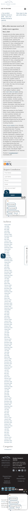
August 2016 (7, 388)
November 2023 (8, 259)
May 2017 (6, 373)
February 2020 (8, 319)
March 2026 (7, 232)
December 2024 (8, 242)
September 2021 (8, 291)
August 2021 (7, 293)
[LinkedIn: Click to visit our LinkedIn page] (22, 470)
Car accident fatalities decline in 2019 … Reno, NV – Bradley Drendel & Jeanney (6, 16)
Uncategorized (13, 153)
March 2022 (7, 283)
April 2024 (6, 254)
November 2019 (8, 324)
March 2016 (7, 396)
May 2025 (6, 239)
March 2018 (7, 357)
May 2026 (6, 229)
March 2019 (7, 337)
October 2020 (7, 306)
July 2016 (6, 390)
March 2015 (7, 416)
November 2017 (8, 363)
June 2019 (6, 332)
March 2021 (7, 298)
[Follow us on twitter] (10, 164)
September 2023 (8, 260)
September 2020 (8, 308)
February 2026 (8, 234)
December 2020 (8, 303)
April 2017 (6, 375)
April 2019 (6, 336)
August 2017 (7, 368)
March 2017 (7, 376)
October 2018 (7, 345)
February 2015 (7, 417)
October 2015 (7, 404)
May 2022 (6, 282)
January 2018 (7, 360)
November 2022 (8, 272)
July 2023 (6, 264)
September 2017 (8, 367)
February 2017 (7, 378)
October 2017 (7, 365)
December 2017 (8, 362)
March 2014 (7, 435)
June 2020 (6, 313)
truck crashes (11, 125)
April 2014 (6, 434)
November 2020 (8, 304)
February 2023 (8, 270)
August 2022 (7, 277)
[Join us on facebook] (7, 164)
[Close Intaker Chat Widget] (26, 492)
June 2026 (6, 228)
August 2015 (7, 408)
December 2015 (8, 401)
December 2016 (8, 381)
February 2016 (7, 398)
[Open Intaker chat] (10, 510)
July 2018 (6, 350)
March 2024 (7, 255)
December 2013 (8, 440)
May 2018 (6, 354)
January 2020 (7, 321)
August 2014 (7, 427)
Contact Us (21, 481)
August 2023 (7, 262)
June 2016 (6, 391)
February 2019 (7, 339)
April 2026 (6, 231)
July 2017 (6, 370)
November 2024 (8, 244)
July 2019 (6, 331)
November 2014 (8, 422)
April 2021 (6, 296)
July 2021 (6, 295)
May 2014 (6, 432)
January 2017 (7, 380)
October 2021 (7, 290)
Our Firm (21, 476)
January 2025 (7, 241)
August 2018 (7, 349)
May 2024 (6, 252)
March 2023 (7, 268)
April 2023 (6, 267)
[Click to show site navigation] (25, 9)
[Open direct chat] (24, 492)
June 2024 (6, 250)
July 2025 (6, 237)
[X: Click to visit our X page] (16, 470)
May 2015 (6, 412)
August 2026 (7, 224)
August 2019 (7, 329)
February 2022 (8, 285)
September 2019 (8, 327)
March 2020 (7, 318)
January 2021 (7, 301)
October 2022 (7, 273)
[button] (6, 8)
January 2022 (7, 286)
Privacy (3, 501)
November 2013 (8, 442)
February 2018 (7, 358)
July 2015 (6, 409)
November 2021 (8, 288)
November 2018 (8, 344)
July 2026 (6, 226)
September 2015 (8, 406)
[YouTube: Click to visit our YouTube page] (19, 470)
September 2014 (8, 426)
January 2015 (7, 419)
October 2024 (7, 246)
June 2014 (6, 430)
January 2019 (7, 340)
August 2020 (7, 309)
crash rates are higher (12, 92)
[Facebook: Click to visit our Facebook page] (13, 470)
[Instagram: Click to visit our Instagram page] (25, 470)
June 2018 (6, 352)
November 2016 (8, 383)
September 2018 (8, 347)
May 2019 (6, 334)
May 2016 (6, 393)
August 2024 (7, 249)
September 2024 (8, 247)
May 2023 (6, 265)
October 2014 (7, 424)
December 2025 (8, 236)
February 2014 (7, 437)
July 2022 (6, 278)
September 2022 (8, 275)
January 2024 (7, 257)
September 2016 (8, 386)
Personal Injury (21, 478)
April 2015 (6, 414)
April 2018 (6, 355)
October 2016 (7, 385)
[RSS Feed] (5, 164)
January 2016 (7, 399)
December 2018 (8, 342)
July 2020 (6, 311)
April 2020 (6, 316)
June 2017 (6, 372)
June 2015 (6, 411)
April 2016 (6, 394)
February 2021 (7, 300)
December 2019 (8, 322)
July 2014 (6, 429)
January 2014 (7, 439)
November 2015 (8, 403)
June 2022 (6, 280)
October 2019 (7, 326)
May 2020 (6, 314)
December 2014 (8, 421)
